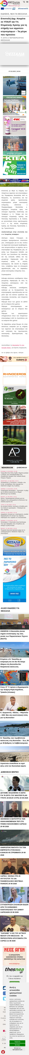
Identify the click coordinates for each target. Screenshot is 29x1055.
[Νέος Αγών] (14, 955)
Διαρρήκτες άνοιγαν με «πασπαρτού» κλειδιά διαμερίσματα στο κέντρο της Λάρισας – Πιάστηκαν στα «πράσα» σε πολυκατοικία (14, 515)
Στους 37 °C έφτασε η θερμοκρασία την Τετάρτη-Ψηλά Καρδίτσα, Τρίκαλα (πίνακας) (14, 689)
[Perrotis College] (14, 145)
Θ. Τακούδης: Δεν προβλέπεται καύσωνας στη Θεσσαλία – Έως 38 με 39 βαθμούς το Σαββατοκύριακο (14, 740)
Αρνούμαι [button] (17, 1044)
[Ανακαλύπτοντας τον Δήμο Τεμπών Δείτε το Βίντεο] (14, 85)
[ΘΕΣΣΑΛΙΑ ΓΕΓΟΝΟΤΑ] (14, 180)
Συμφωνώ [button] (17, 1041)
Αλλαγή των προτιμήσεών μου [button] (17, 1048)
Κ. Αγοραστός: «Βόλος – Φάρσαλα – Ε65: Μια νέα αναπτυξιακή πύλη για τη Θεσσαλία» (14, 715)
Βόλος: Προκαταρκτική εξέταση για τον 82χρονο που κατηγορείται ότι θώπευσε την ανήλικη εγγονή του (14, 499)
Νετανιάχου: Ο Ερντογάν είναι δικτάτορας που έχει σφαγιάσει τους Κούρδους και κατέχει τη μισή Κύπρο (13, 523)
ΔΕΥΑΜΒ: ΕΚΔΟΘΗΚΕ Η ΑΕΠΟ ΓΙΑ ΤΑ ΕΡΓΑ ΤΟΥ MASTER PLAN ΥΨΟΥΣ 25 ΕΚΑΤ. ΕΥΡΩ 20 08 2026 (14, 795)
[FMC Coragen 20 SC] (14, 125)
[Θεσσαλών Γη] (14, 185)
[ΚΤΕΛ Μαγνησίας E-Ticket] (14, 165)
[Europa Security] (14, 359)
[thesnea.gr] (14, 975)
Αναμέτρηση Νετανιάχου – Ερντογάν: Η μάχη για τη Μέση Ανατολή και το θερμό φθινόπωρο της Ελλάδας (14, 491)
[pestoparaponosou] (14, 579)
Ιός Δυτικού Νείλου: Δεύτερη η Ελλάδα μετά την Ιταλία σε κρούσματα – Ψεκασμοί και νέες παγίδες (14, 507)
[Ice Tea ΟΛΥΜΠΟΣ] (14, 435)
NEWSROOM (7, 468)
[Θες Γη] (14, 395)
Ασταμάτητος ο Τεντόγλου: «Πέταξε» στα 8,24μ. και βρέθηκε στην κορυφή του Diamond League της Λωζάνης (13, 483)
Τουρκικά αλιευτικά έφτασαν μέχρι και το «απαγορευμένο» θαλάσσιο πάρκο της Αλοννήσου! (13, 531)
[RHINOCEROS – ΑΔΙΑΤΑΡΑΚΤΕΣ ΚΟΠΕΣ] (14, 375)
